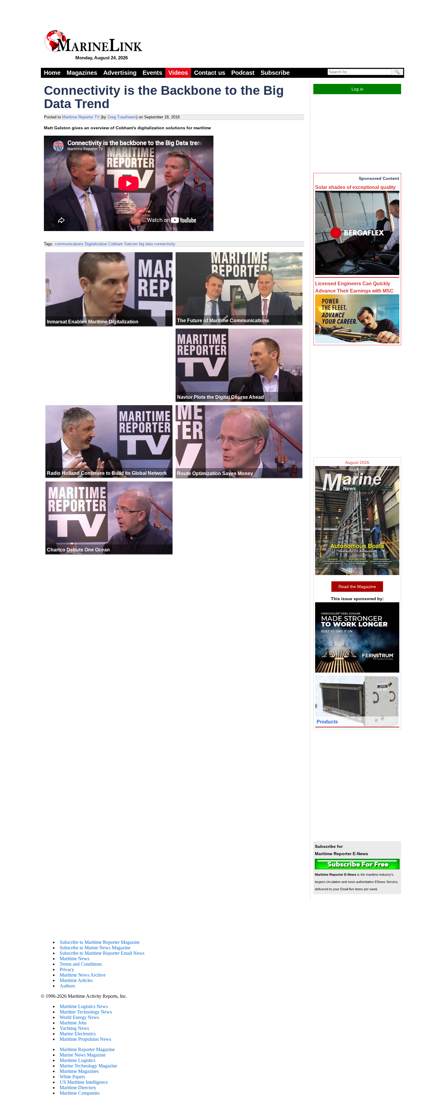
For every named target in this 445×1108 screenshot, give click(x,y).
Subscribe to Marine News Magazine (95, 947)
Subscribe (275, 72)
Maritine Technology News (86, 1011)
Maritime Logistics (77, 1060)
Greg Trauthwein (121, 117)
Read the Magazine (357, 586)
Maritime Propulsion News (85, 1039)
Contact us (209, 72)
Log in (357, 89)
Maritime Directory (78, 1087)
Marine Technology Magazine (88, 1065)
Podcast (243, 72)
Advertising (120, 72)
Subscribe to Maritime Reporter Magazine (100, 942)
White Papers (72, 1076)
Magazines (82, 72)
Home (52, 72)
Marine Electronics (78, 1033)
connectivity (164, 244)
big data (146, 244)
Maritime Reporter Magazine (87, 1049)
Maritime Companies (80, 1093)
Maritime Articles (76, 980)
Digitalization (96, 244)
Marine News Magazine (83, 1054)
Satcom (131, 244)
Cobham (115, 244)
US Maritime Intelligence (84, 1082)
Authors (67, 985)
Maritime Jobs (73, 1022)
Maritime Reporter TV (81, 117)
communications (69, 244)
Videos (178, 72)
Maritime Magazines (79, 1071)
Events (152, 72)
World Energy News (79, 1017)
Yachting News (74, 1028)
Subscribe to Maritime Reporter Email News (102, 953)
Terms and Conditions (81, 964)
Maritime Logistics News (84, 1006)
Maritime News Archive (83, 974)
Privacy (67, 969)
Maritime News (74, 958)
